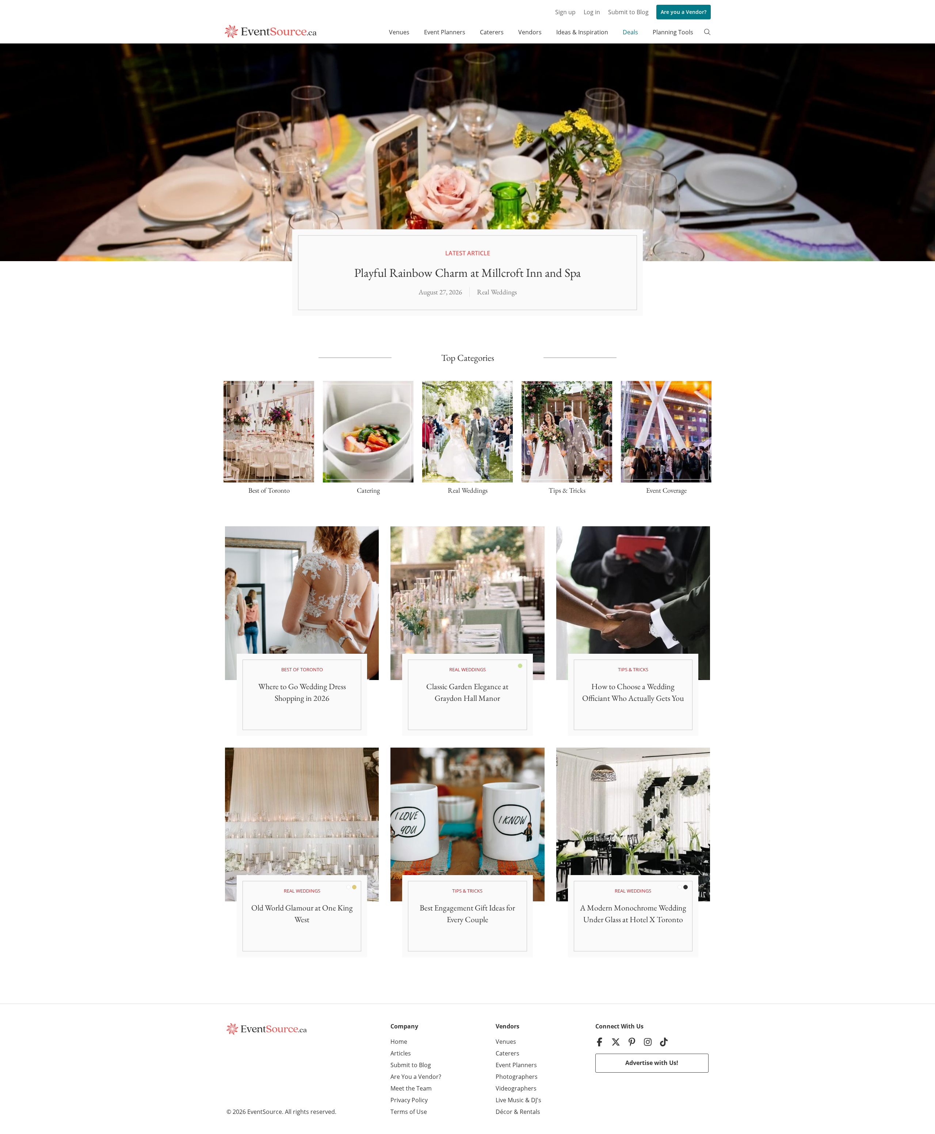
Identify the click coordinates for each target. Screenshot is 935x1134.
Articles (400, 1053)
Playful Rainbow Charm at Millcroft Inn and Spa (467, 272)
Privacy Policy (409, 1100)
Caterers (492, 32)
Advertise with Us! (651, 1063)
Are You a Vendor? (415, 1077)
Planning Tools (673, 32)
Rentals (530, 1112)
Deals (630, 32)
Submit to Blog (628, 12)
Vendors (530, 32)
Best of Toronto (302, 669)
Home (398, 1042)
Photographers (517, 1077)
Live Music (510, 1100)
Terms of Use (408, 1112)
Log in (592, 12)
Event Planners (444, 32)
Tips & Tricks (633, 669)
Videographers (516, 1088)
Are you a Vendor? (683, 11)
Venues (399, 32)
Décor (504, 1112)
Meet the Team (411, 1088)
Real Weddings (497, 292)
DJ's (536, 1100)
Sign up (565, 12)
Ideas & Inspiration (582, 32)
